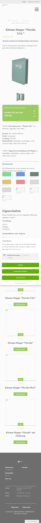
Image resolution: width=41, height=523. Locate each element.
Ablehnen (20, 265)
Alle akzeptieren (20, 277)
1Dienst (10, 258)
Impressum (23, 283)
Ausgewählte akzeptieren (20, 271)
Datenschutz (17, 283)
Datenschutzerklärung (14, 249)
